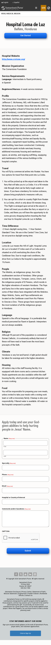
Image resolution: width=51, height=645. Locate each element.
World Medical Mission (10, 14)
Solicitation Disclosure (12, 592)
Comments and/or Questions (16, 509)
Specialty (9, 463)
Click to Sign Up (25, 633)
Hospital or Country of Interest (13, 497)
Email (7, 486)
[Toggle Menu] (49, 14)
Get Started (25, 35)
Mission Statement (10, 593)
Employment (22, 593)
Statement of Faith (39, 592)
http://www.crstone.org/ (13, 59)
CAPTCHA (5, 531)
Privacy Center (26, 592)
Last (5, 456)
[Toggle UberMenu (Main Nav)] (36, 8)
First (5, 446)
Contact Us (28, 595)
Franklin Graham (33, 593)
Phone (7, 474)
